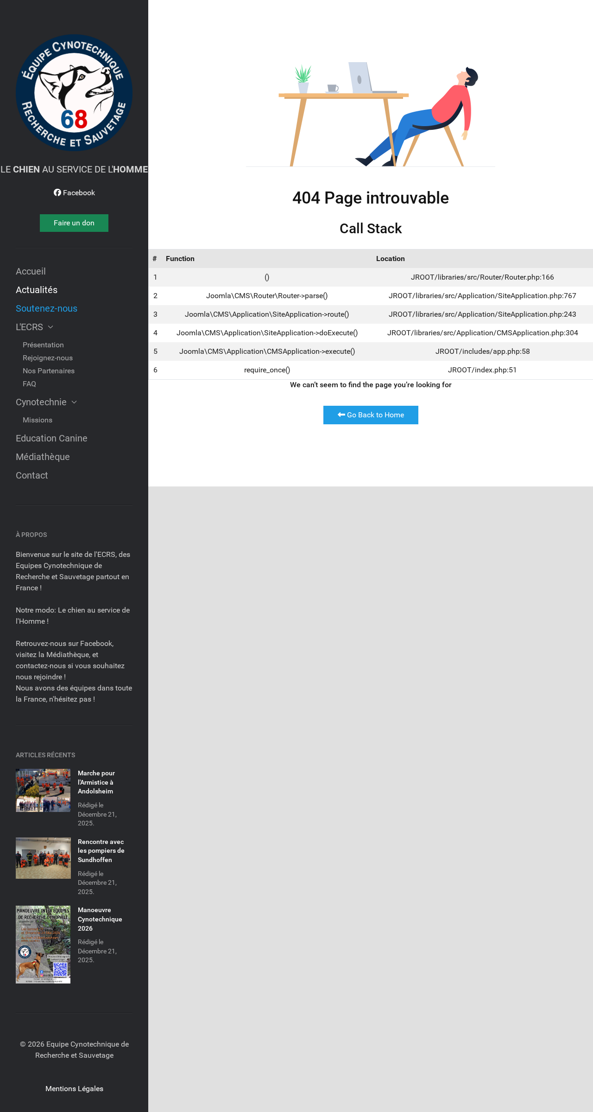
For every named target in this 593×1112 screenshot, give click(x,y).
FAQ (29, 383)
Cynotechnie (41, 402)
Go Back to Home (374, 414)
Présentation (43, 344)
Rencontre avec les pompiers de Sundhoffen (101, 850)
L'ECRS (29, 326)
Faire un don (74, 222)
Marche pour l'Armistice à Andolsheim (96, 782)
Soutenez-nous (46, 308)
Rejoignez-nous (48, 357)
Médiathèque (43, 456)
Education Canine (52, 438)
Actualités (36, 289)
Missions (37, 419)
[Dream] (74, 92)
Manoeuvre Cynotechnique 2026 (100, 919)
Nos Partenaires (49, 370)
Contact (32, 475)
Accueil (31, 271)
